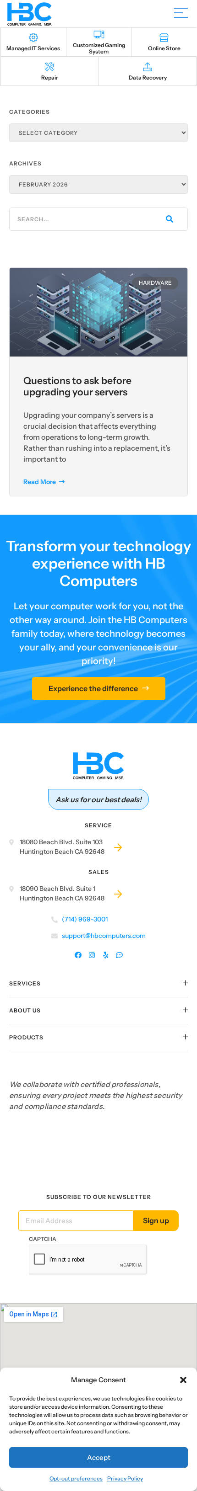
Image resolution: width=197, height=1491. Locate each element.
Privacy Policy (125, 1478)
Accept (98, 1457)
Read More (40, 482)
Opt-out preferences (76, 1478)
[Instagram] (91, 955)
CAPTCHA (42, 1238)
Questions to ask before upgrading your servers (77, 386)
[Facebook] (78, 955)
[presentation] (88, 1260)
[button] (183, 1379)
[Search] (168, 219)
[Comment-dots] (119, 955)
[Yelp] (105, 955)
